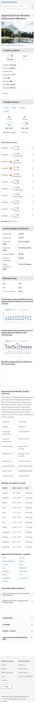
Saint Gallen (24, 571)
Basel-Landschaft (8, 561)
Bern (21, 565)
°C (23, 59)
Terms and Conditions (25, 676)
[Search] (27, 6)
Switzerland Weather (9, 2)
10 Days (14, 108)
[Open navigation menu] (32, 6)
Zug (4, 568)
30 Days (6, 111)
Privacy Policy (23, 669)
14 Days (22, 108)
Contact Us (22, 665)
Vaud (21, 561)
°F (26, 59)
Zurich (5, 558)
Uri (21, 575)
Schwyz (5, 581)
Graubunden (24, 578)
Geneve (22, 558)
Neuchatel (23, 568)
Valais (4, 575)
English (7, 686)
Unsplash (20, 45)
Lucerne (5, 565)
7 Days (6, 108)
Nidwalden (6, 578)
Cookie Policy (22, 672)
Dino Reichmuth (11, 45)
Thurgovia (6, 571)
